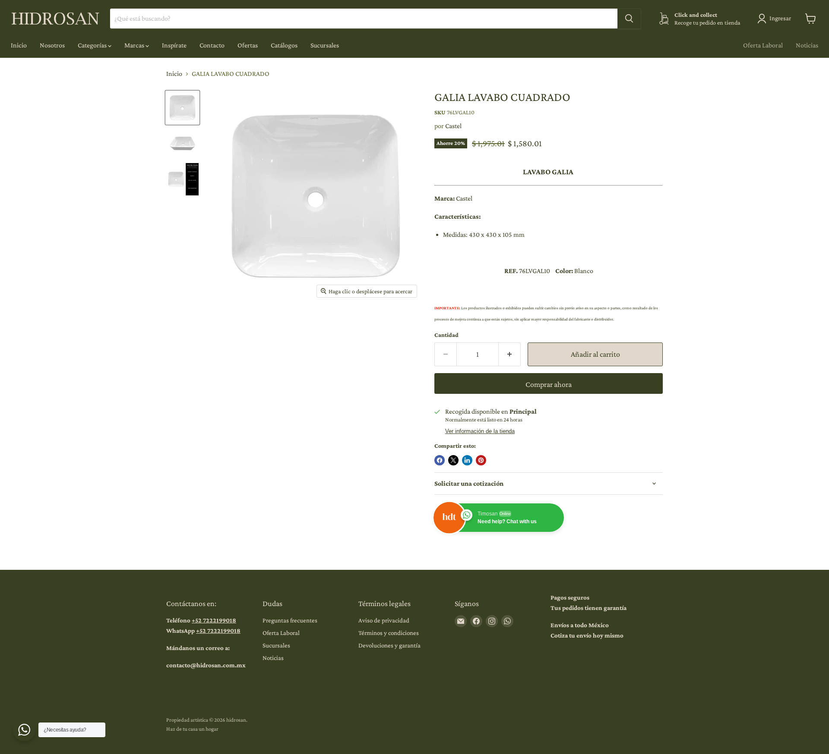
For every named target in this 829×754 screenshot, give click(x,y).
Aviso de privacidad (383, 620)
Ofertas (247, 45)
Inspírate (174, 45)
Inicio (19, 45)
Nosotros (52, 45)
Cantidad (446, 334)
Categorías (93, 45)
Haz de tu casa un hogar (192, 729)
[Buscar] (629, 18)
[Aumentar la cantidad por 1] (510, 354)
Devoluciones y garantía (389, 645)
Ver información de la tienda (480, 431)
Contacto (212, 45)
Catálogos (284, 45)
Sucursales (324, 45)
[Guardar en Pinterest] (481, 460)
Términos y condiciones (388, 632)
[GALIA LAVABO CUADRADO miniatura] (182, 108)
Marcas (135, 45)
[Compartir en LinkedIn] (467, 460)
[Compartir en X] (453, 460)
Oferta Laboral (763, 45)
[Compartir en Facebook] (439, 460)
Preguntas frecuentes (290, 620)
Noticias (807, 45)
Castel (453, 125)
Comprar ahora (548, 384)
